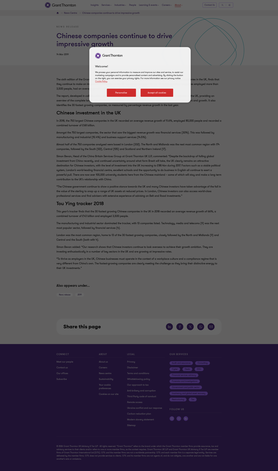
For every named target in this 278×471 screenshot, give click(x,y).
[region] (140, 75)
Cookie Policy (101, 81)
